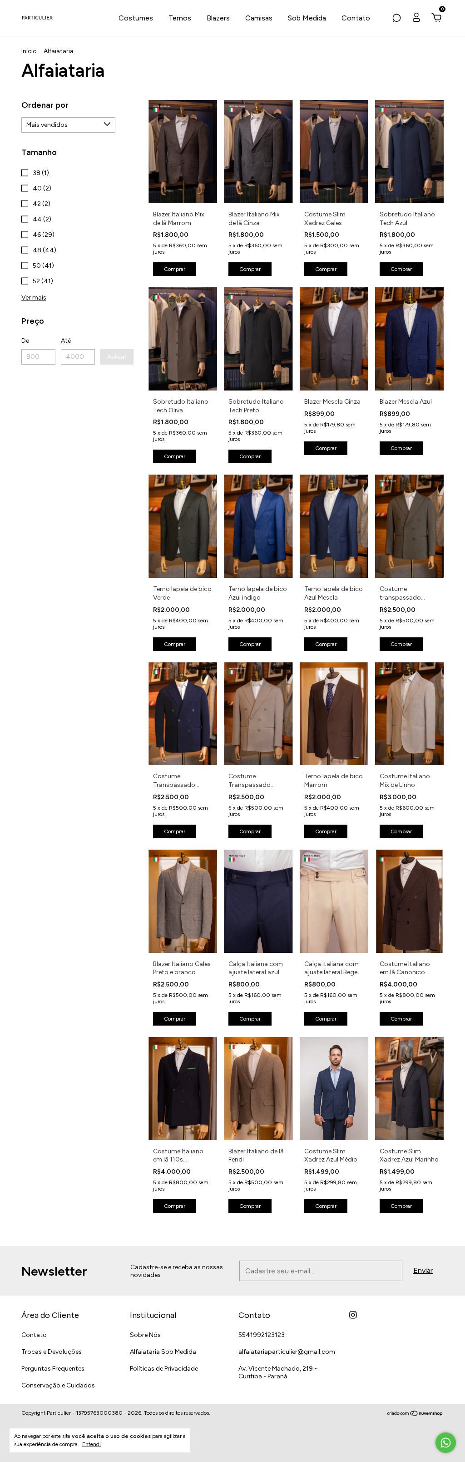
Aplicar (117, 356)
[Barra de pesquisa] (396, 18)
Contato (355, 18)
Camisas (258, 18)
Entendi (91, 1444)
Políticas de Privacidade (164, 1368)
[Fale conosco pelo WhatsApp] (445, 1442)
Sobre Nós (145, 1335)
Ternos (179, 18)
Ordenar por (45, 105)
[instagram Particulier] (353, 1315)
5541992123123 (261, 1335)
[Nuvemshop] (415, 1414)
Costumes (136, 18)
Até (66, 341)
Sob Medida (307, 18)
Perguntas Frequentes (52, 1368)
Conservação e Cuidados (58, 1385)
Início (29, 51)
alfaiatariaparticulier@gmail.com (286, 1352)
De (25, 341)
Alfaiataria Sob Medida (163, 1352)
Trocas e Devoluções (51, 1352)
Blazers (218, 18)
